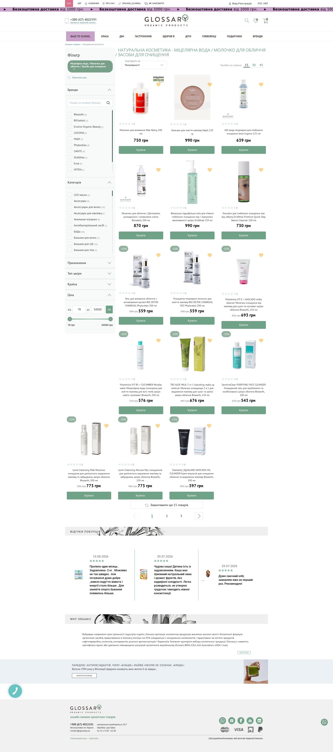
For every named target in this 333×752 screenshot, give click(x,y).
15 (246, 65)
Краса (105, 36)
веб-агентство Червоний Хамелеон (248, 738)
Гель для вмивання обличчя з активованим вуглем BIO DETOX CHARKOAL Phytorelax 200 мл (141, 302)
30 (254, 65)
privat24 (251, 729)
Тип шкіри (75, 273)
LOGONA (80, 132)
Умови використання (78, 738)
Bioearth (80, 114)
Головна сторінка (72, 44)
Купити (141, 150)
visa (238, 729)
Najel (78, 138)
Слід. (199, 516)
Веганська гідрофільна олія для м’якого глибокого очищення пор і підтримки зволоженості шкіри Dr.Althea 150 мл (192, 217)
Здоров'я (168, 36)
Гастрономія (143, 36)
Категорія (74, 182)
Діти (188, 36)
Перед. (134, 516)
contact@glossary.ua (80, 730)
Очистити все (79, 77)
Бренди (258, 36)
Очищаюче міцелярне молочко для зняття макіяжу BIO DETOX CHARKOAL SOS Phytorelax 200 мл (192, 302)
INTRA (79, 169)
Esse (78, 163)
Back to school (80, 36)
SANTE (79, 151)
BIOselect (81, 120)
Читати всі (244, 652)
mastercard (224, 729)
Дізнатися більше (84, 675)
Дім (121, 36)
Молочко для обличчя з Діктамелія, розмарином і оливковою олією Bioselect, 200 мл (141, 217)
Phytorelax (81, 145)
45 (261, 65)
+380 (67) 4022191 (83, 19)
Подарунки (234, 36)
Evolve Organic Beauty (88, 126)
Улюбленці (209, 36)
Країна (72, 284)
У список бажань (158, 85)
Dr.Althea (80, 157)
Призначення (77, 263)
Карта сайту (93, 738)
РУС (260, 3)
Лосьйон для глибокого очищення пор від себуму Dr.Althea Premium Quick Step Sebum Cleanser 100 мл (244, 217)
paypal (260, 729)
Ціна (71, 295)
